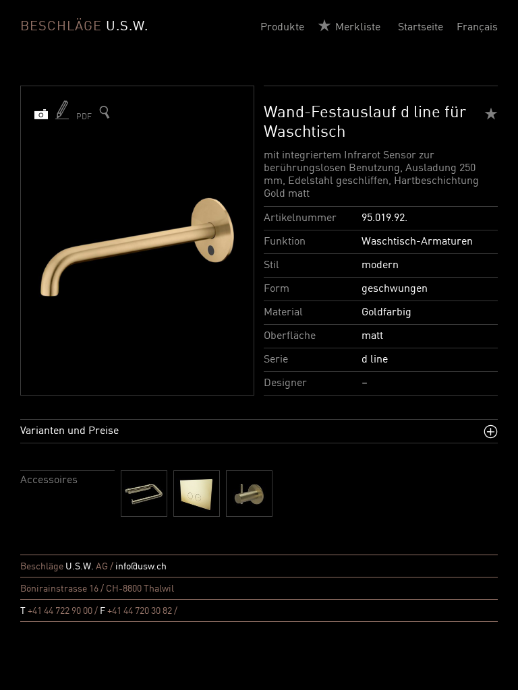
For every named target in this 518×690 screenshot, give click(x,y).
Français (477, 27)
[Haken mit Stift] (249, 493)
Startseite (420, 27)
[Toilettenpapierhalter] (144, 493)
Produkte (282, 27)
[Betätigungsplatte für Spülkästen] (196, 493)
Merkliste (357, 27)
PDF (84, 117)
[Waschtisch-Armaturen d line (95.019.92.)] (104, 112)
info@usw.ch (141, 566)
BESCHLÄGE (84, 27)
